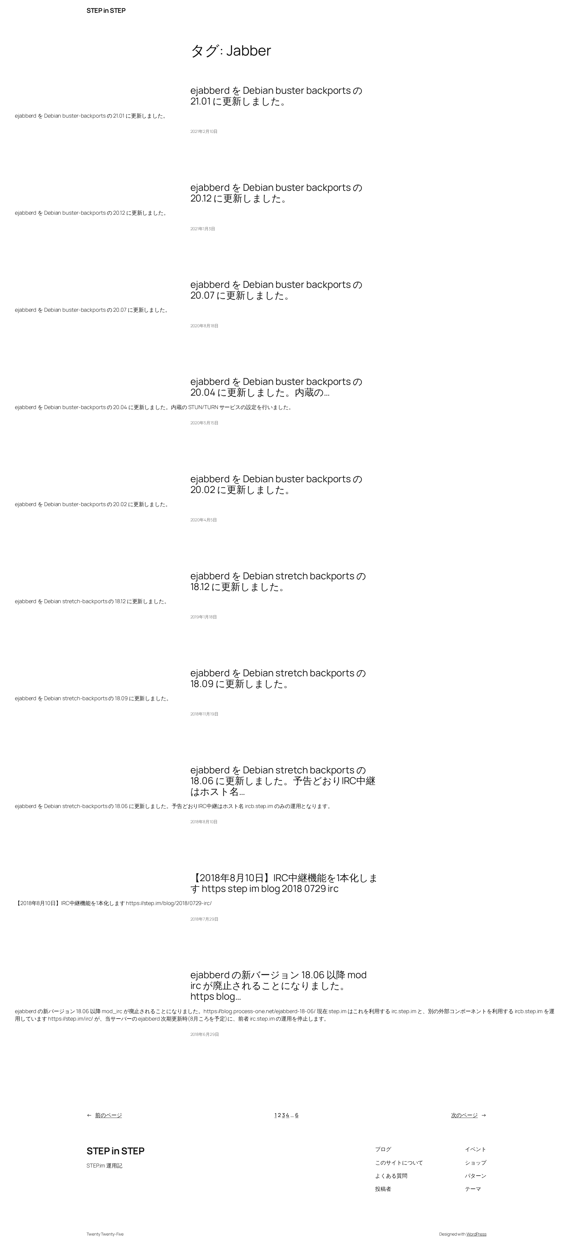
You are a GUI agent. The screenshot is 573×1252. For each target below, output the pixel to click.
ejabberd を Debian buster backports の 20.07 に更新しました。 (276, 289)
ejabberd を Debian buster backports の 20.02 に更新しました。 (276, 484)
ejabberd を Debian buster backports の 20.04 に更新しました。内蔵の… (276, 386)
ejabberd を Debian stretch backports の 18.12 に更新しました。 (278, 581)
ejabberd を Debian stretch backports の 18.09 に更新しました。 (278, 678)
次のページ (468, 1115)
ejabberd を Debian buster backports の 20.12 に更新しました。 (276, 192)
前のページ (104, 1115)
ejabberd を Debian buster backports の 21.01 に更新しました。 (276, 95)
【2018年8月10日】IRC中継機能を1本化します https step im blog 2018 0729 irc (284, 883)
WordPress (476, 1234)
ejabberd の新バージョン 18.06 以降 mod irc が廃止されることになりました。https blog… (278, 985)
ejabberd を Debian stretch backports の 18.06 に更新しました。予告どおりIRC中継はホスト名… (283, 780)
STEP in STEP (106, 10)
